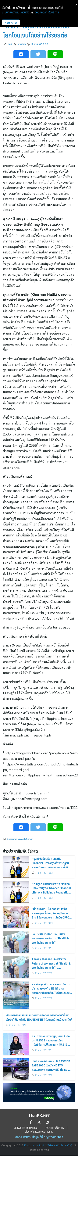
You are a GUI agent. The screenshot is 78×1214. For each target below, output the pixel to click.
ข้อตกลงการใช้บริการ (47, 12)
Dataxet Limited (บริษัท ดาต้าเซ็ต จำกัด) (48, 1145)
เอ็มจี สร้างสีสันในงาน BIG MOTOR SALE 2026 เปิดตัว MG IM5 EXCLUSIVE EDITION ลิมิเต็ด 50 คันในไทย (52, 1067)
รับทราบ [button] (11, 22)
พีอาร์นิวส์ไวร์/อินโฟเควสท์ (20, 839)
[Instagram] (47, 1122)
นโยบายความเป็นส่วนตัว (15, 12)
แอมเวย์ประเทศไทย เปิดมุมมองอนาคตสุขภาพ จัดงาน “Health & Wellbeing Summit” (50, 938)
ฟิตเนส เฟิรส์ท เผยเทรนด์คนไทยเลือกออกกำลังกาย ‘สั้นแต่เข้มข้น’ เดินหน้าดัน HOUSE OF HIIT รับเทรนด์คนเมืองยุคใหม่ (39, 1017)
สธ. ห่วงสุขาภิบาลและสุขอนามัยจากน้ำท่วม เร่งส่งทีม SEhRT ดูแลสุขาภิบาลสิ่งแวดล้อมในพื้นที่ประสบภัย (51, 990)
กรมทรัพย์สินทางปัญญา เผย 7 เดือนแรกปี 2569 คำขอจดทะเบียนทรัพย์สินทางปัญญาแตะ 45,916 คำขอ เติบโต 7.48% (51, 1042)
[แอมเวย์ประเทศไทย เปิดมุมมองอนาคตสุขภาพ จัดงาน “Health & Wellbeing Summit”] (16, 942)
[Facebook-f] (30, 1122)
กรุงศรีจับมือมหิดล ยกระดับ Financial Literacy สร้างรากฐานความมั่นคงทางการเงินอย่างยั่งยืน (50, 863)
